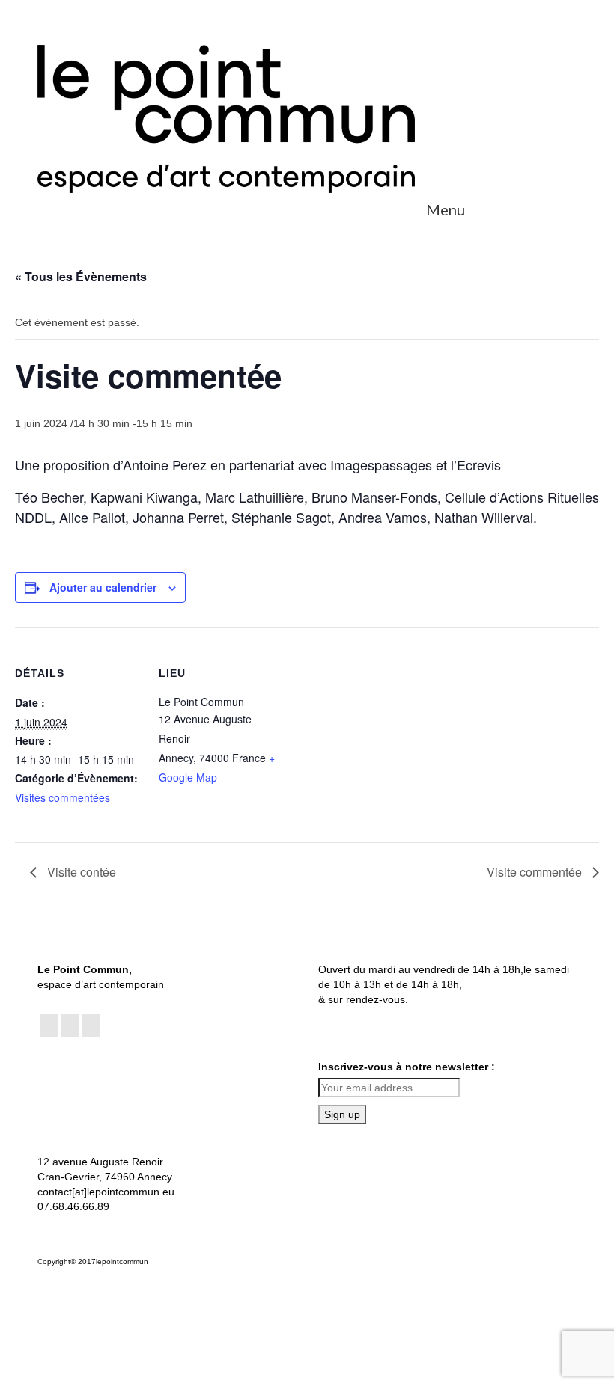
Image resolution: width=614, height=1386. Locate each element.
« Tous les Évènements (81, 276)
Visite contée (80, 871)
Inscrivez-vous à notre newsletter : (406, 1067)
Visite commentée (536, 871)
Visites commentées (62, 797)
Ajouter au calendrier (102, 587)
